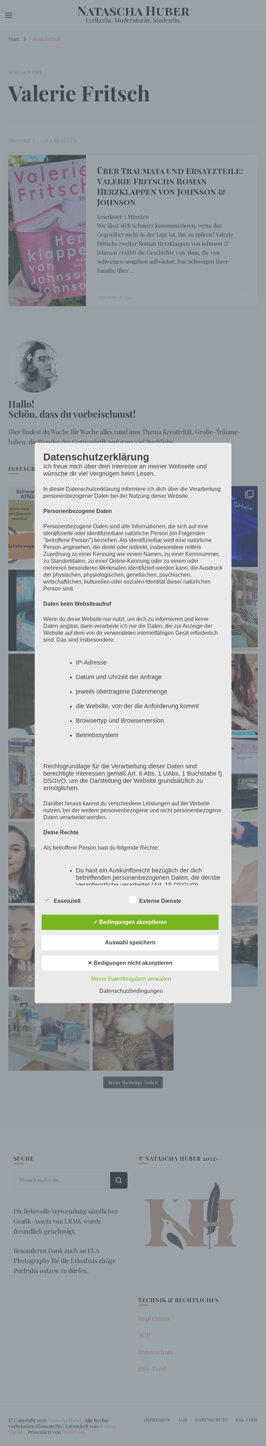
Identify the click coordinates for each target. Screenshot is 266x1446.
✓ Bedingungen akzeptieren (130, 922)
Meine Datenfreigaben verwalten (131, 979)
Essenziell (67, 901)
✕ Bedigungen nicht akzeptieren (130, 963)
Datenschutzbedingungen (131, 991)
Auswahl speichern (130, 942)
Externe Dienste (160, 901)
